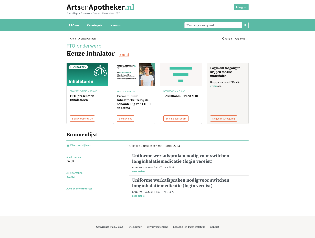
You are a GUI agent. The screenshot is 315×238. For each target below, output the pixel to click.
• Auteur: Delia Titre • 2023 (180, 163)
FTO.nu (74, 25)
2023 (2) (70, 176)
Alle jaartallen (74, 172)
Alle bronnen (73, 157)
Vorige (228, 38)
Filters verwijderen (80, 145)
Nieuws (115, 25)
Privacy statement (157, 226)
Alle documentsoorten (79, 188)
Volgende (240, 38)
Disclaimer (135, 226)
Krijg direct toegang (223, 118)
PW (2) (70, 161)
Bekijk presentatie (82, 118)
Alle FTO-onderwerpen (82, 38)
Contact (214, 226)
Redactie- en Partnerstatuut (189, 226)
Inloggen (241, 7)
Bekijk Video (125, 118)
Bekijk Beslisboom (176, 118)
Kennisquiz (94, 25)
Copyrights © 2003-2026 (110, 226)
